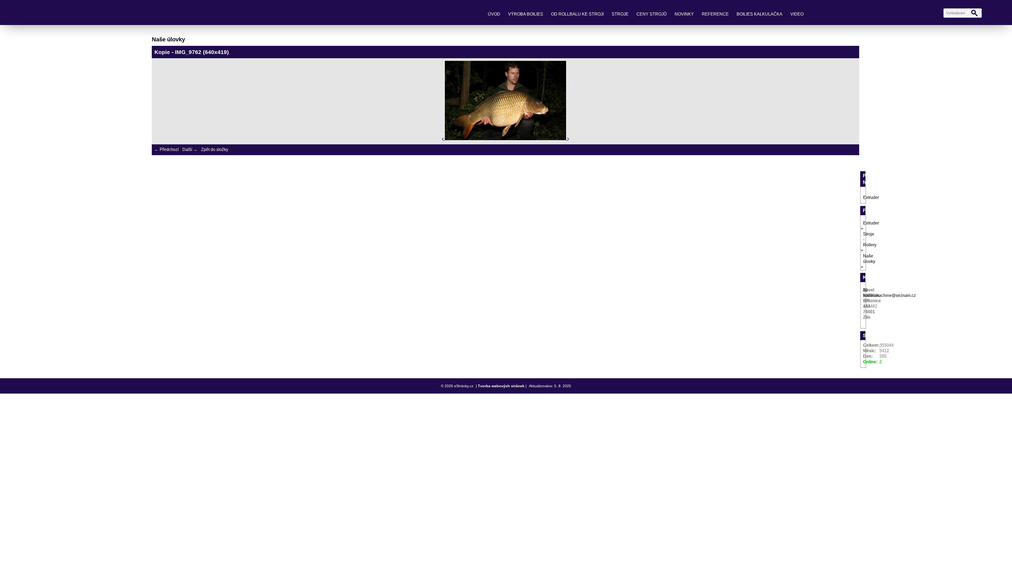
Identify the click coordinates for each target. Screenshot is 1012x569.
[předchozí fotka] (443, 138)
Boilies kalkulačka (759, 14)
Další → (189, 149)
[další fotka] (568, 138)
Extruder (871, 197)
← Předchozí (166, 149)
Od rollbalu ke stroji (577, 14)
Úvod (494, 14)
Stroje (620, 14)
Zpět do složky (214, 149)
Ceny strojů (651, 14)
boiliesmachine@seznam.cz (889, 295)
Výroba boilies (525, 14)
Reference (715, 14)
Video (797, 14)
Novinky (684, 14)
